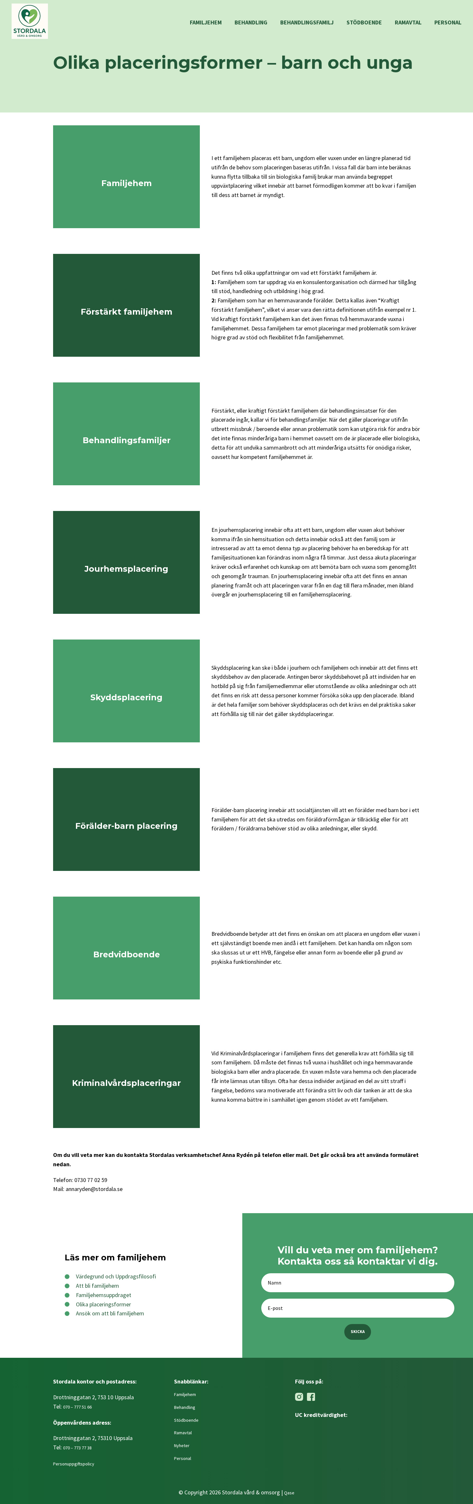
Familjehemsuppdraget (103, 1295)
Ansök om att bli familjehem (110, 1313)
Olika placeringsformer (103, 1304)
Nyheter (182, 1445)
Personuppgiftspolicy (74, 1464)
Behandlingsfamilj (307, 22)
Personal (447, 22)
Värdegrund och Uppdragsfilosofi (116, 1276)
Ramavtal (408, 22)
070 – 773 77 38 (77, 1448)
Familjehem (206, 22)
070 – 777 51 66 (77, 1407)
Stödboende (364, 22)
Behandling (251, 22)
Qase (289, 1493)
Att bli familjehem (97, 1285)
